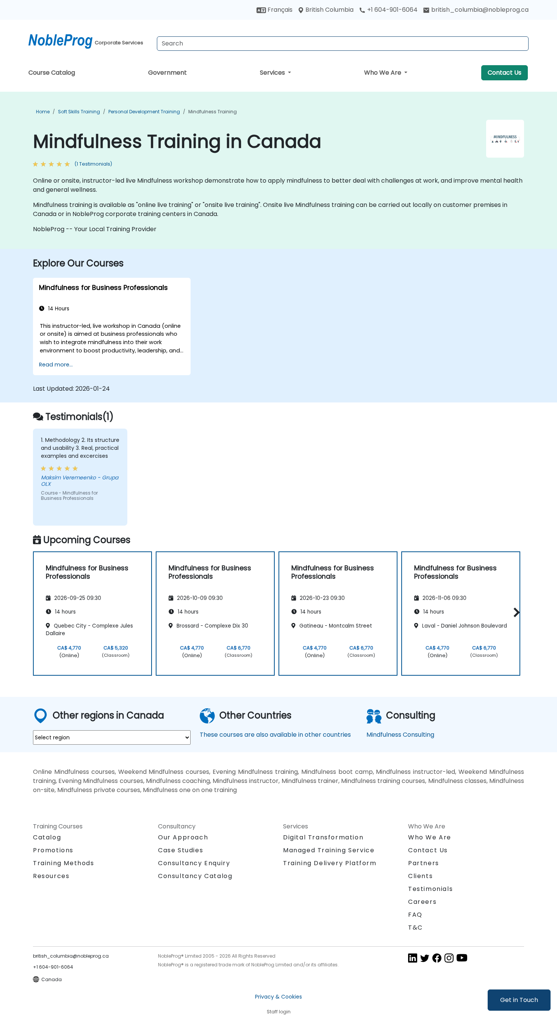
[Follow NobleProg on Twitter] (424, 957)
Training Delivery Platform (330, 863)
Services (273, 72)
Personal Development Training (144, 111)
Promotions (53, 850)
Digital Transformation (323, 837)
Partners (423, 863)
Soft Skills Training (79, 111)
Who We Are (383, 72)
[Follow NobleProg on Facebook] (436, 957)
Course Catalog (51, 72)
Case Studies (180, 850)
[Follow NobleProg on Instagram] (449, 957)
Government (167, 72)
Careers (422, 901)
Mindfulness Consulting (400, 734)
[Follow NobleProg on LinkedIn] (412, 957)
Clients (420, 876)
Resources (51, 876)
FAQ (415, 914)
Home (43, 111)
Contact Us (504, 72)
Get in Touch (519, 1000)
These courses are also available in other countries (275, 734)
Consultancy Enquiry (194, 863)
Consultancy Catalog (195, 876)
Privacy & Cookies (278, 996)
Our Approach (183, 837)
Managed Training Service (328, 850)
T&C (415, 927)
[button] (514, 612)
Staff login (279, 1011)
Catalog (47, 837)
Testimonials (430, 888)
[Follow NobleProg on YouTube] (462, 957)
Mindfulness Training (212, 111)
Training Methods (63, 863)
